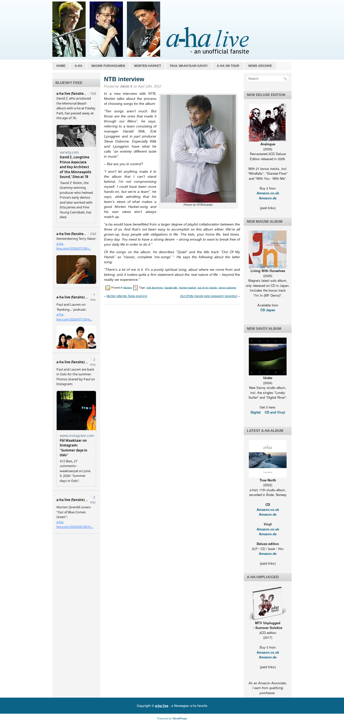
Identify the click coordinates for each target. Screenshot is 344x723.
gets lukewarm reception (208, 296)
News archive (260, 66)
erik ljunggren (155, 287)
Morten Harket (147, 66)
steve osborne (227, 287)
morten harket (187, 287)
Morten (127, 287)
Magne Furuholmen (108, 66)
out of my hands (207, 287)
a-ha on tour (228, 66)
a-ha (78, 66)
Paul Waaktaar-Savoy (189, 66)
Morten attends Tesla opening (127, 296)
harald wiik (170, 287)
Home (60, 66)
